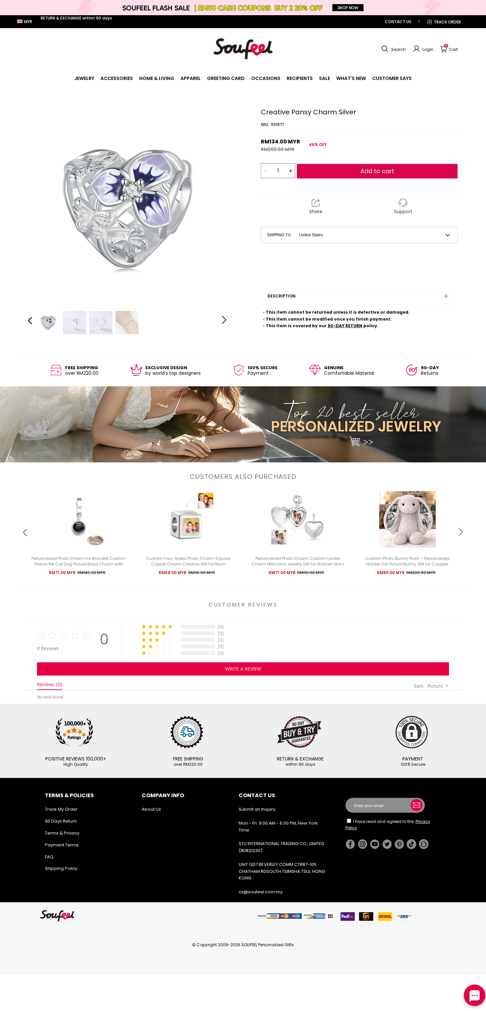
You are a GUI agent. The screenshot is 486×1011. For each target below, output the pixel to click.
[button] (393, 49)
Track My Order (61, 809)
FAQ (49, 857)
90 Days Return (61, 821)
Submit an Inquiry (257, 809)
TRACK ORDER (447, 22)
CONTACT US (398, 21)
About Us (151, 809)
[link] (84, 78)
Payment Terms (62, 845)
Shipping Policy (61, 868)
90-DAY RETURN (345, 326)
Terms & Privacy (62, 833)
